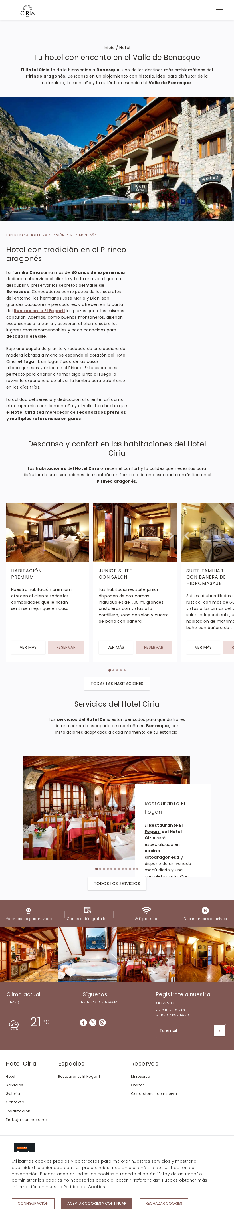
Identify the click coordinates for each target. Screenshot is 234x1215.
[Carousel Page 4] (121, 670)
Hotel (10, 1076)
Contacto (15, 1102)
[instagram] (102, 1022)
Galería (13, 1093)
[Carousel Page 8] (123, 869)
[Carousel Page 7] (119, 869)
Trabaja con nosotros (27, 1119)
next (221, 579)
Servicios (14, 1085)
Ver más (28, 647)
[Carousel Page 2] (113, 670)
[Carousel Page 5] (125, 670)
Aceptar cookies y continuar (96, 1203)
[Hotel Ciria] (28, 11)
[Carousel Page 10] (130, 869)
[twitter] (92, 1022)
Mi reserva (140, 1076)
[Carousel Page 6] (115, 869)
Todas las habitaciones (116, 683)
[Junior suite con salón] (135, 532)
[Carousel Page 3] (117, 670)
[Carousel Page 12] (137, 869)
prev (12, 579)
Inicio (109, 47)
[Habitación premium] (47, 532)
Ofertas (138, 1085)
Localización (18, 1111)
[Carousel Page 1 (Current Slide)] (109, 670)
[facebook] (83, 1022)
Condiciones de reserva (154, 1093)
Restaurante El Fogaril (79, 1076)
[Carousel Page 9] (126, 869)
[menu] (217, 9)
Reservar (66, 647)
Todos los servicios (117, 883)
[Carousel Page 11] (134, 869)
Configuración (33, 1203)
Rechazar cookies (164, 1203)
